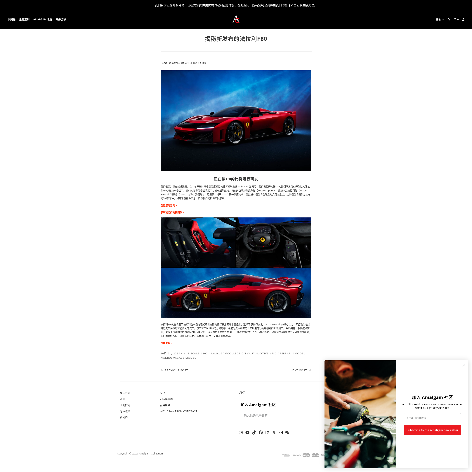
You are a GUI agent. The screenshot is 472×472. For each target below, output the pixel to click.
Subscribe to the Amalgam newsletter (432, 430)
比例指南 (125, 405)
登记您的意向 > (169, 205)
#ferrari (285, 353)
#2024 (205, 353)
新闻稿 (124, 417)
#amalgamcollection (228, 353)
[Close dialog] (463, 365)
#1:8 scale (191, 353)
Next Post (299, 370)
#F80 (273, 353)
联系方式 (61, 19)
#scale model (184, 357)
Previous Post (176, 370)
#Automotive (257, 353)
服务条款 (165, 405)
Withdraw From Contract (178, 411)
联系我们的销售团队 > (172, 212)
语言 (439, 19)
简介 (162, 393)
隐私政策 (125, 411)
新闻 (122, 399)
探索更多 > (166, 343)
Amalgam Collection (151, 453)
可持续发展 (166, 399)
